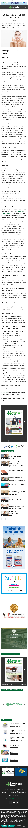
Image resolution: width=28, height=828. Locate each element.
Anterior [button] (3, 772)
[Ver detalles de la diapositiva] (21, 772)
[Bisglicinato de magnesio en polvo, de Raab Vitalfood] (5, 732)
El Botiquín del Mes (13, 726)
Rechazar (11, 825)
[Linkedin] (17, 802)
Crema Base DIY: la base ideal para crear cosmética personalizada (17, 492)
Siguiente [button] (25, 772)
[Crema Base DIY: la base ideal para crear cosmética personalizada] (5, 492)
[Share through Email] (19, 446)
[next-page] (5, 519)
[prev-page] (2, 519)
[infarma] (8, 772)
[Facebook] (10, 802)
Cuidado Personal (8, 10)
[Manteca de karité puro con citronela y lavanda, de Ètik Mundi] (5, 725)
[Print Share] (22, 446)
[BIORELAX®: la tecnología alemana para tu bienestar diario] (5, 513)
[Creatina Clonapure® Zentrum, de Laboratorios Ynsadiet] (5, 745)
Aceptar (4, 825)
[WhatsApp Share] (15, 446)
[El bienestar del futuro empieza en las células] (5, 752)
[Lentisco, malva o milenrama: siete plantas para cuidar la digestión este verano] (5, 506)
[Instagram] (14, 802)
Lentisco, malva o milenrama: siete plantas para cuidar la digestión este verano (17, 506)
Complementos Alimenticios (4, 458)
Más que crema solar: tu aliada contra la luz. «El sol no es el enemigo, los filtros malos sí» (17, 479)
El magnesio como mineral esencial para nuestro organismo (16, 456)
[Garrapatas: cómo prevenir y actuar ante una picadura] (5, 472)
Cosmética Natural (17, 10)
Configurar (19, 825)
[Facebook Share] (5, 446)
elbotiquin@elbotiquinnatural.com (16, 798)
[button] (2, 7)
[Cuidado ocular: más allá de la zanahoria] (5, 485)
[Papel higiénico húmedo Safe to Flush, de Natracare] (5, 759)
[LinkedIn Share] (12, 446)
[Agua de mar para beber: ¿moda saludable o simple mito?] (5, 499)
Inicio (2, 10)
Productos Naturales (14, 754)
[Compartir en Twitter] (8, 446)
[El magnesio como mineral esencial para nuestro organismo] (5, 456)
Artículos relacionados (7, 451)
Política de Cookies (5, 817)
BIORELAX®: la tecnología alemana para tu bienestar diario (16, 513)
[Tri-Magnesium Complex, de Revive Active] (5, 739)
